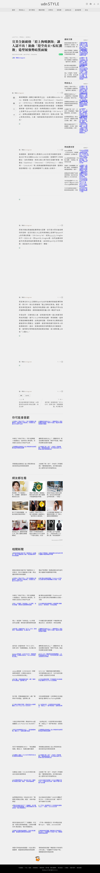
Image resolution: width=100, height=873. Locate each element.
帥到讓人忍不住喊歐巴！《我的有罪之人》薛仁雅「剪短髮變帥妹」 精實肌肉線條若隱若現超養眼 (54, 533)
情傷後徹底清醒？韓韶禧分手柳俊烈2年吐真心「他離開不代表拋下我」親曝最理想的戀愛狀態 (50, 850)
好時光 (51, 10)
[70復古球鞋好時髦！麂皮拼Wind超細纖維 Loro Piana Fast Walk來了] (24, 712)
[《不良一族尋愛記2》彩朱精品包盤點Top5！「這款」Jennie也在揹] (50, 813)
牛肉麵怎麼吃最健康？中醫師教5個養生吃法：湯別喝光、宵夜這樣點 (50, 622)
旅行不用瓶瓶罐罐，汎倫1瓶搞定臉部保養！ (19, 513)
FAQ (26, 867)
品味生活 (68, 10)
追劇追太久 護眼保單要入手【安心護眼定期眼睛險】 (19, 533)
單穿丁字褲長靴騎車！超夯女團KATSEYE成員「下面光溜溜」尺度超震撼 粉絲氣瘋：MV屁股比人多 (37, 533)
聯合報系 (60, 867)
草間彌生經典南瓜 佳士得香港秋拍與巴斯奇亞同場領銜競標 (23, 465)
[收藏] (14, 109)
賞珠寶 (59, 10)
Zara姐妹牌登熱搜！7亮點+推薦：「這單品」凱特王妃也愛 (71, 160)
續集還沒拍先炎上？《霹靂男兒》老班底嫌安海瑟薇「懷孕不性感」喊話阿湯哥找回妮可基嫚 (50, 440)
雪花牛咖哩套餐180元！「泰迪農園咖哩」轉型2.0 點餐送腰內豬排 (24, 748)
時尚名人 (22, 10)
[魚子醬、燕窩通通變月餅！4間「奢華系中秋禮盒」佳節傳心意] (24, 687)
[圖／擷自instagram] (37, 74)
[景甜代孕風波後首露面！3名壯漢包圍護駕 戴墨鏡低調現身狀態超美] (24, 838)
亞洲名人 (28, 37)
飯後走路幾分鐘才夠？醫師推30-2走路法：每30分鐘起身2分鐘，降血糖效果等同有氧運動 (24, 572)
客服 (30, 867)
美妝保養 (42, 10)
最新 (13, 10)
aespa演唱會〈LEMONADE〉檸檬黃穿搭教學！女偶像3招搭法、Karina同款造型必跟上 (23, 673)
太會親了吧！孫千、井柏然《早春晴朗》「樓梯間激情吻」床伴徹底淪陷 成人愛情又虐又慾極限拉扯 (50, 466)
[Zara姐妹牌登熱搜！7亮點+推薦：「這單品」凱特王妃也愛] (83, 160)
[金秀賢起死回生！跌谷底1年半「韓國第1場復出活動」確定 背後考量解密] (24, 787)
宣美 (21, 395)
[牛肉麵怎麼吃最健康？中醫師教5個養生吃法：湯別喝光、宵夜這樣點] (50, 611)
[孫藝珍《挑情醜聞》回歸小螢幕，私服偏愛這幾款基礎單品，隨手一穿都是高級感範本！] (83, 167)
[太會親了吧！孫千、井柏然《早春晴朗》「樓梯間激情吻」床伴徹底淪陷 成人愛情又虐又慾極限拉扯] (50, 454)
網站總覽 (79, 867)
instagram (20, 93)
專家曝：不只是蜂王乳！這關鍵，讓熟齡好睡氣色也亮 (19, 494)
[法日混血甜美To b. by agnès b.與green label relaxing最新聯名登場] (83, 182)
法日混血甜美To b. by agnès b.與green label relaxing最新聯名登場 (71, 182)
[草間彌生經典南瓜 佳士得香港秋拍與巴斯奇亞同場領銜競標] (24, 454)
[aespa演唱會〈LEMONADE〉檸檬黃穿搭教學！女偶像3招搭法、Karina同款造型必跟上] (24, 661)
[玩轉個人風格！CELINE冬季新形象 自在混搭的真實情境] (24, 762)
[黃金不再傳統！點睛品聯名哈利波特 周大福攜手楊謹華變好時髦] (50, 560)
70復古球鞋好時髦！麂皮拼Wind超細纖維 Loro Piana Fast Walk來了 (24, 722)
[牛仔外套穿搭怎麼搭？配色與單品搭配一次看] (83, 190)
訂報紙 (66, 867)
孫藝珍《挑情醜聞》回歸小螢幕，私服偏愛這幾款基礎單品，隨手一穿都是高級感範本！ (71, 168)
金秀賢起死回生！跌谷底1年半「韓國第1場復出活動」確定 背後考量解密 (24, 799)
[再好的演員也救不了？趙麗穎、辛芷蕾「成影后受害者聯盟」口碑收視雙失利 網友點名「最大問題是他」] (24, 813)
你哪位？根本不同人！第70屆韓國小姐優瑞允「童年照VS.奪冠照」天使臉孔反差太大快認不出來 (23, 440)
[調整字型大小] (14, 114)
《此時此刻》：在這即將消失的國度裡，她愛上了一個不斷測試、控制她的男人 (50, 723)
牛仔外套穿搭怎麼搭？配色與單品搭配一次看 (71, 189)
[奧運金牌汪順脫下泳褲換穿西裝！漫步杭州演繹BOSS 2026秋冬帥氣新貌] (83, 175)
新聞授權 (35, 867)
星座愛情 (78, 10)
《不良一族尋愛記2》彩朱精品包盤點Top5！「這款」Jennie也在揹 (50, 823)
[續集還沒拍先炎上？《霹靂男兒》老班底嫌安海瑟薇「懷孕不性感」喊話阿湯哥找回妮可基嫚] (50, 429)
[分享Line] (14, 103)
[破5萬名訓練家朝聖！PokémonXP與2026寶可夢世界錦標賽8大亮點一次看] (50, 586)
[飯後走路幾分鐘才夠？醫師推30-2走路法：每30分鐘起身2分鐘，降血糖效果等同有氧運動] (24, 560)
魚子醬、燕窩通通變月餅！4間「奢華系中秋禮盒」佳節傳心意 (24, 697)
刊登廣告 (21, 867)
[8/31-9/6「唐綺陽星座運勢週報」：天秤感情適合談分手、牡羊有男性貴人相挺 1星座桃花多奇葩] (50, 661)
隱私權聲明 (53, 867)
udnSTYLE (15, 37)
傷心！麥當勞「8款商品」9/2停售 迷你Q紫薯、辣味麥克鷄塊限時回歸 (24, 622)
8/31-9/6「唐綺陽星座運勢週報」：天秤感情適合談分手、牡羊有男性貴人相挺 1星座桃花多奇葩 (50, 673)
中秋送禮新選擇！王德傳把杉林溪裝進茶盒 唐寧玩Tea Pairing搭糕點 (50, 697)
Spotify (27, 395)
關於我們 (72, 867)
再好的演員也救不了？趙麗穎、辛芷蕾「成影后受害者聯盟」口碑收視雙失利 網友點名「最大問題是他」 (24, 824)
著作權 (47, 867)
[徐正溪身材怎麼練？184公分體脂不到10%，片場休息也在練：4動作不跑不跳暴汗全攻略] (50, 787)
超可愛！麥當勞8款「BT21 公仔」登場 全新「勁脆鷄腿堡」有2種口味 (24, 647)
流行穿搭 (32, 10)
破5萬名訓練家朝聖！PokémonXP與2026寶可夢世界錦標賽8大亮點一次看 (50, 597)
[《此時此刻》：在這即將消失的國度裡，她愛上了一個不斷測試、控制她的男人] (50, 712)
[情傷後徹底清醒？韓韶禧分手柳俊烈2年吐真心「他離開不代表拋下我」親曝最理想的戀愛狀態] (50, 838)
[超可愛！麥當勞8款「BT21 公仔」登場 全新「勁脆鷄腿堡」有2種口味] (24, 636)
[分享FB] (14, 98)
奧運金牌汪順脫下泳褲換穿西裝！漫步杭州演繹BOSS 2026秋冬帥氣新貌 (71, 176)
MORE (85, 40)
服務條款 (42, 867)
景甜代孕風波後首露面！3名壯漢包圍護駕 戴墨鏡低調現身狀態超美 (24, 849)
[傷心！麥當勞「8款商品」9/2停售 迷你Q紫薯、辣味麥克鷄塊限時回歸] (24, 611)
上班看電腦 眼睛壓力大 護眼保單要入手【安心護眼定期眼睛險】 (54, 514)
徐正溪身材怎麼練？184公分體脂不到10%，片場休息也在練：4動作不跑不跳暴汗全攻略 (50, 799)
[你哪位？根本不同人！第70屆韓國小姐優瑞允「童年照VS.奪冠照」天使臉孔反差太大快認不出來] (24, 429)
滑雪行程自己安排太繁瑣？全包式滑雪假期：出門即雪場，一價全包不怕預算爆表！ (54, 494)
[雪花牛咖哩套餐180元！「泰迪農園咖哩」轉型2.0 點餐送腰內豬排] (24, 737)
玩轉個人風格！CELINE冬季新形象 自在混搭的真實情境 (23, 773)
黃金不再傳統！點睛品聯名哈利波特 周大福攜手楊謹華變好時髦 (37, 494)
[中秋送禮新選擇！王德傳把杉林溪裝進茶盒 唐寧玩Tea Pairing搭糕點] (50, 687)
